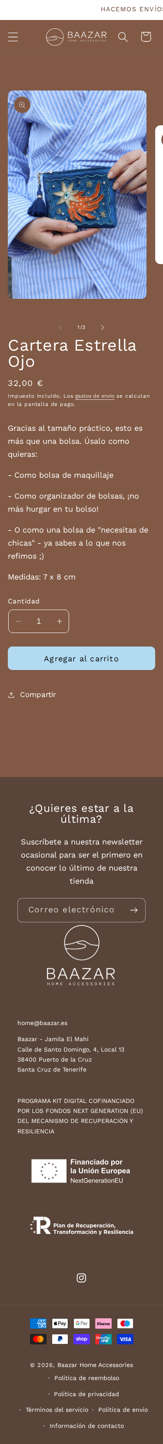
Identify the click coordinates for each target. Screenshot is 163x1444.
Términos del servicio (57, 1409)
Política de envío (123, 1409)
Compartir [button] (38, 694)
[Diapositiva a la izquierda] (60, 327)
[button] (13, 36)
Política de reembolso (86, 1377)
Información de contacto (87, 1425)
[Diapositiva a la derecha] (102, 327)
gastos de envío (94, 396)
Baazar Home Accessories (95, 1364)
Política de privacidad (86, 1393)
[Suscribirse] (133, 910)
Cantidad (24, 601)
